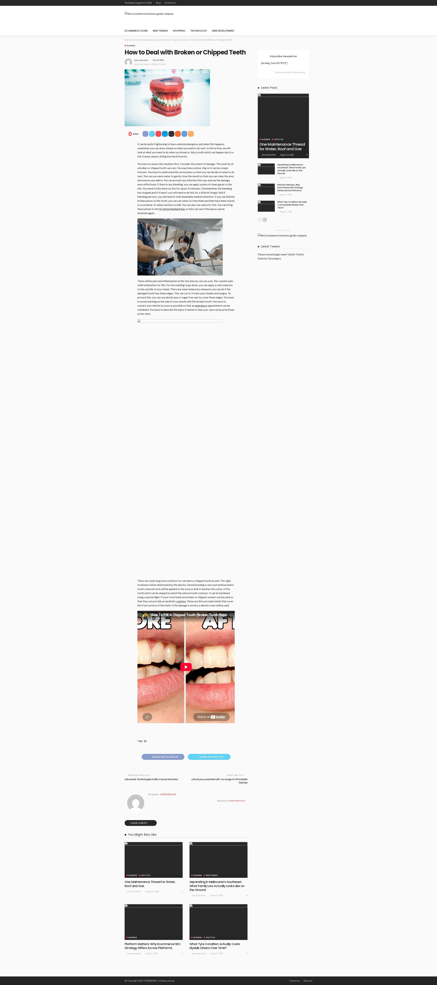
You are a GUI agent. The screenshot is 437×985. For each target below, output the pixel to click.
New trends (160, 30)
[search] (308, 30)
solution (181, 601)
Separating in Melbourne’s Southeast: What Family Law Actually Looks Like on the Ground (216, 886)
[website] (149, 801)
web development (223, 30)
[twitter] (301, 3)
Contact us (170, 2)
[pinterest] (306, 3)
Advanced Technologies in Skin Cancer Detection (151, 779)
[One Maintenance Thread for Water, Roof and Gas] (154, 860)
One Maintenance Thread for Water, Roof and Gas (150, 884)
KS (145, 741)
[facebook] (297, 3)
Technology (198, 30)
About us (307, 980)
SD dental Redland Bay (172, 208)
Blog (158, 2)
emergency (201, 305)
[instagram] (310, 3)
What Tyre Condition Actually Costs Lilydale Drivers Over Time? (214, 946)
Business (131, 45)
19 (246, 895)
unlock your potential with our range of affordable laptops (219, 781)
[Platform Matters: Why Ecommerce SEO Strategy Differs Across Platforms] (154, 922)
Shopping (179, 30)
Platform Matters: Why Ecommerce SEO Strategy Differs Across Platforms (153, 946)
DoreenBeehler (141, 60)
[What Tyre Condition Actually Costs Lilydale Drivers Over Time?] (218, 922)
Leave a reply (139, 822)
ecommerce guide (136, 30)
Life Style (145, 875)
